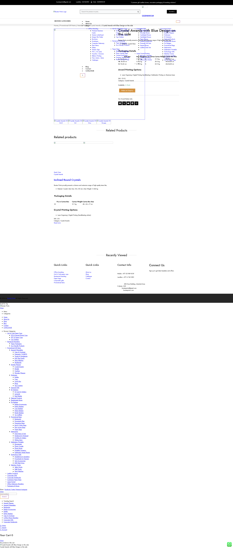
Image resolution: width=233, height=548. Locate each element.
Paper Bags (116, 49)
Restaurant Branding (118, 41)
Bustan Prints (11, 298)
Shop (87, 26)
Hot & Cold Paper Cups (119, 29)
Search (4, 496)
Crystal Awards (58, 174)
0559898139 (148, 15)
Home (87, 21)
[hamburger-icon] (178, 21)
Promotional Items (165, 29)
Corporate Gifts (141, 29)
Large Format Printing (143, 53)
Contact (88, 69)
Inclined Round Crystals (67, 180)
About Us (89, 24)
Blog (87, 67)
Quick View (57, 172)
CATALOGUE (90, 71)
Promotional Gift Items (68, 25)
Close (2, 308)
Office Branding (93, 29)
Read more (57, 223)
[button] (63, 21)
